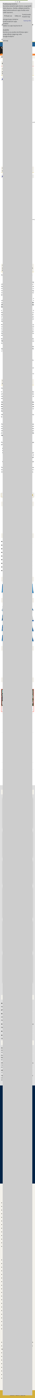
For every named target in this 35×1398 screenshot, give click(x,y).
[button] (1, 53)
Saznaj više (27, 21)
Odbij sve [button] (18, 16)
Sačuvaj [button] (5, 41)
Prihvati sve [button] (8, 16)
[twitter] (17, 2)
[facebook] (15, 2)
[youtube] (19, 2)
